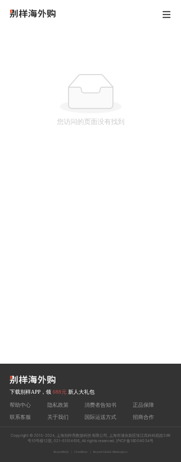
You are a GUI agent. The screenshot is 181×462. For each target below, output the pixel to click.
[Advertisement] (90, 268)
